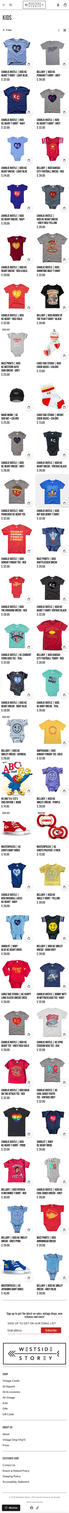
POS (34, 1497)
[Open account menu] (58, 4)
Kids (5, 1403)
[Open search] (10, 4)
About (6, 1434)
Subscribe (51, 1330)
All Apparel (9, 1386)
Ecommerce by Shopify (50, 1497)
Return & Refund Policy (16, 1471)
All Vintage (9, 1397)
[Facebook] (32, 1508)
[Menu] (3, 5)
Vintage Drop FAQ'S (14, 1439)
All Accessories (11, 1392)
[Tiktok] (37, 1508)
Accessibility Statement (16, 1482)
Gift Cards (8, 1414)
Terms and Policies (34, 1502)
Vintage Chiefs (11, 1380)
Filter (9, 30)
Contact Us (9, 1465)
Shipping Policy (12, 1476)
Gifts (5, 1408)
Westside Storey (23, 1497)
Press (6, 1445)
